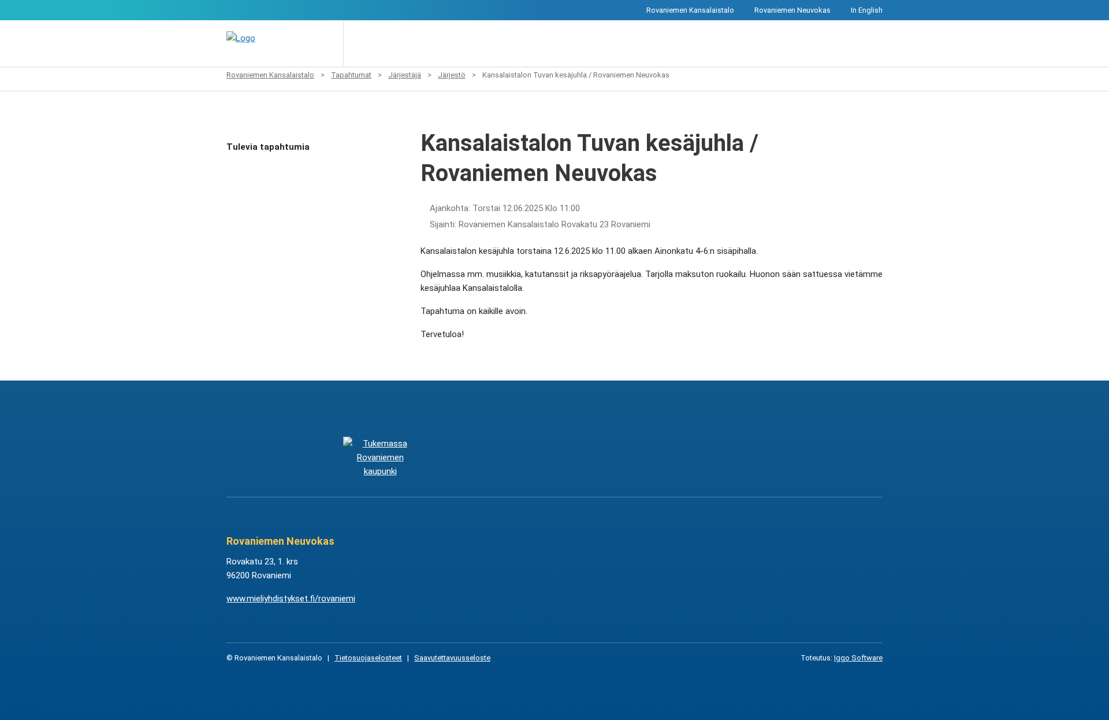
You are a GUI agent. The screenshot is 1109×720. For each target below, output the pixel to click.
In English (867, 10)
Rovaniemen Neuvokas (792, 10)
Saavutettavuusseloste (452, 657)
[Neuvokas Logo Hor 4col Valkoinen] (612, 457)
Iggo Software (858, 657)
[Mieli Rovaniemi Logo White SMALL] (729, 457)
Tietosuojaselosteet (368, 657)
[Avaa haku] (360, 43)
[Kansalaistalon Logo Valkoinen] (496, 457)
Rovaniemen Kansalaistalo (690, 10)
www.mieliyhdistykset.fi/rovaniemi (290, 598)
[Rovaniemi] (380, 457)
